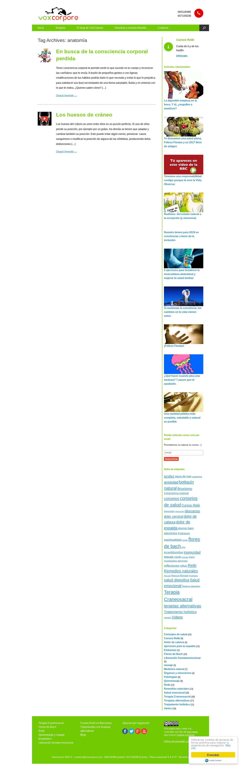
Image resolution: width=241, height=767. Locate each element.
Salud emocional (174, 692)
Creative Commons (185, 735)
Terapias (60, 27)
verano (167, 617)
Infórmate (182, 55)
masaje (168, 665)
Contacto (163, 27)
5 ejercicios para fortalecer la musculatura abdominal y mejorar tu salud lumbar (182, 274)
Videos (177, 617)
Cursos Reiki (190, 505)
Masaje (168, 557)
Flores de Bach (173, 654)
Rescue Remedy (180, 575)
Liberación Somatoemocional (182, 658)
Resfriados (193, 576)
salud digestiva (176, 580)
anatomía (197, 476)
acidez (169, 476)
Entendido (213, 755)
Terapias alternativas (177, 700)
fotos (183, 547)
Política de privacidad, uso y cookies (181, 741)
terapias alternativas (182, 606)
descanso (192, 511)
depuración (179, 511)
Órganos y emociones (177, 673)
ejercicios (170, 533)
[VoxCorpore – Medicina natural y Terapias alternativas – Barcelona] (58, 14)
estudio (185, 540)
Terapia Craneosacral (177, 696)
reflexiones (171, 565)
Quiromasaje (172, 680)
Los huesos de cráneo (84, 115)
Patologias (170, 677)
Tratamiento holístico (180, 612)
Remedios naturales (181, 571)
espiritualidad (172, 539)
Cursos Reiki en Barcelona (96, 723)
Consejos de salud (175, 634)
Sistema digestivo (191, 586)
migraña (185, 557)
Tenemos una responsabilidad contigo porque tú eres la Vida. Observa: (183, 180)
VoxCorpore (192, 732)
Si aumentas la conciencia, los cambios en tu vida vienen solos (182, 312)
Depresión (169, 511)
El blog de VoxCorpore (90, 27)
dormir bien (186, 528)
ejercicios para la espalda (179, 646)
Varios (168, 708)
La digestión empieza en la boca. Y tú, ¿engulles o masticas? (180, 104)
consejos (171, 498)
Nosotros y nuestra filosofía (130, 27)
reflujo (183, 565)
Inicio (41, 27)
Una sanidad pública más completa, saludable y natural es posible (182, 417)
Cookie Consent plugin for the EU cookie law (213, 760)
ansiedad (171, 482)
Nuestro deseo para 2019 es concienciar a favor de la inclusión (181, 236)
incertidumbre (173, 552)
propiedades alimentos (176, 561)
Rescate (167, 576)
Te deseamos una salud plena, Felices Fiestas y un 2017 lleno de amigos (183, 142)
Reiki (192, 565)
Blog (83, 734)
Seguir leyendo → (66, 95)
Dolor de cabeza (174, 642)
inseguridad (192, 552)
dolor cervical (173, 516)
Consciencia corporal (176, 493)
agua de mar (183, 476)
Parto (192, 557)
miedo (177, 557)
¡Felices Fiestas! (174, 345)
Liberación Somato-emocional (56, 742)
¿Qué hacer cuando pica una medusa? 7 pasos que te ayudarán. (182, 379)
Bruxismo (184, 488)
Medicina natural (174, 669)
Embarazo (184, 533)
